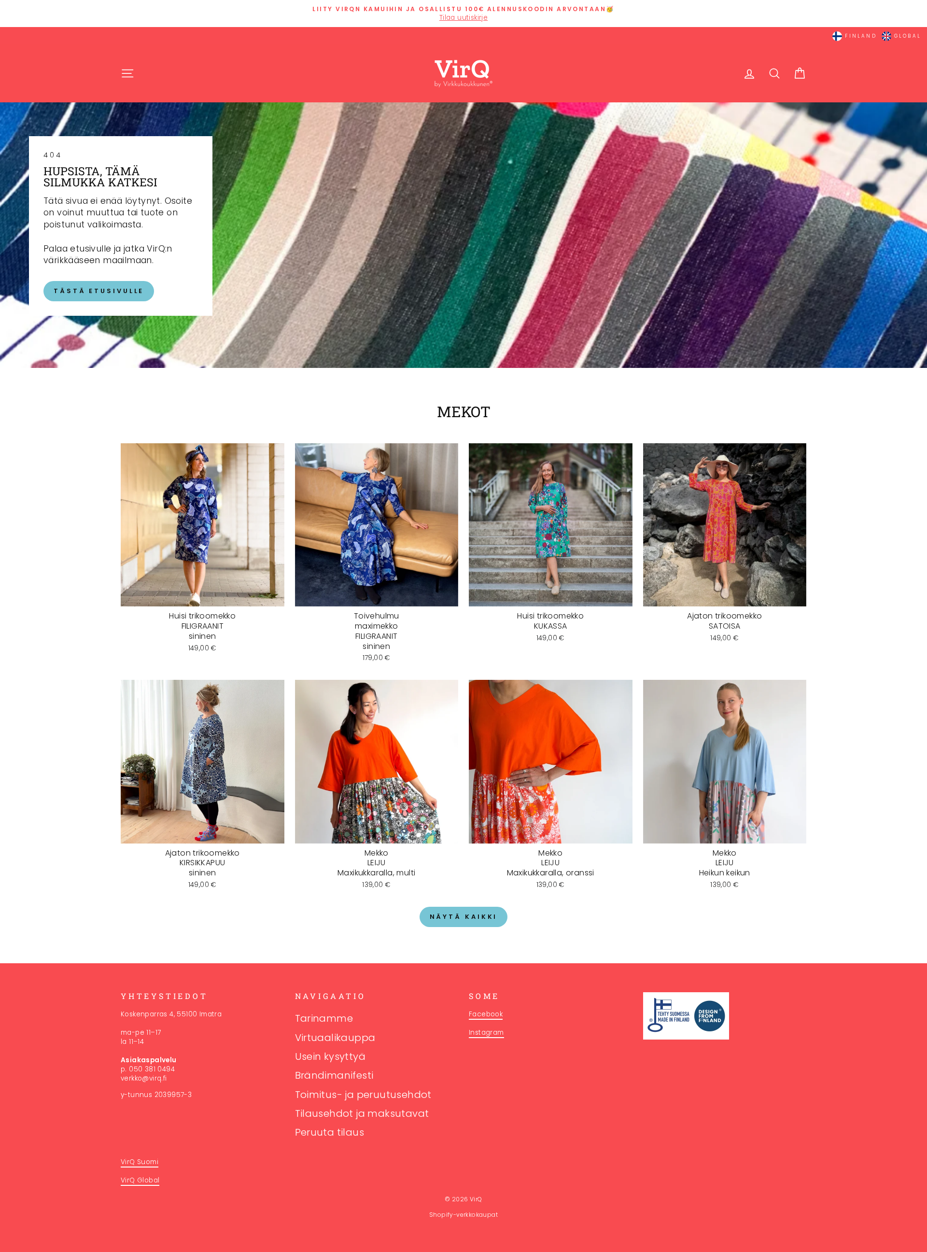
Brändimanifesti (334, 1075)
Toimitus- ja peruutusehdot (363, 1094)
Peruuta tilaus (330, 1132)
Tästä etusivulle (99, 290)
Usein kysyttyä (330, 1056)
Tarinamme (324, 1018)
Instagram (486, 1032)
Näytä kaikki (464, 916)
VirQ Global (140, 1180)
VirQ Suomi (139, 1162)
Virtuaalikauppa (335, 1037)
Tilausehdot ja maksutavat (362, 1113)
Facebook (486, 1014)
